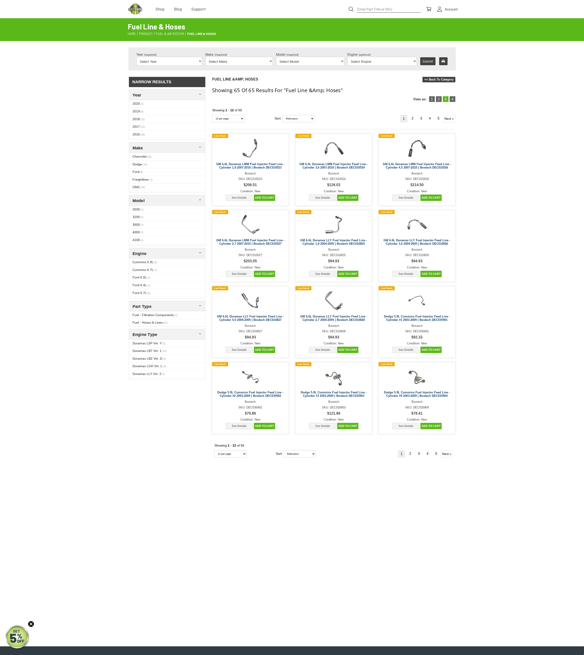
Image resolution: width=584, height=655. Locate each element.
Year (146, 54)
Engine (359, 54)
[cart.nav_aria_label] (429, 9)
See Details (239, 197)
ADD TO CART (264, 197)
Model (287, 54)
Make (216, 54)
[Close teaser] (31, 624)
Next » (449, 118)
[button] (18, 637)
